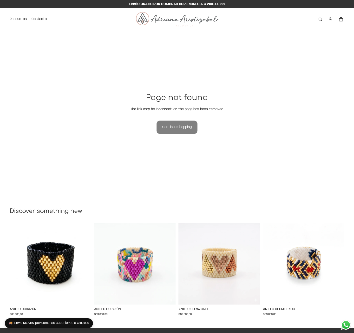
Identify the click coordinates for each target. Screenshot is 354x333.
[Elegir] (83, 297)
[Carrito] (341, 19)
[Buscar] (320, 19)
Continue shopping (177, 127)
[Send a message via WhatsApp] (346, 325)
